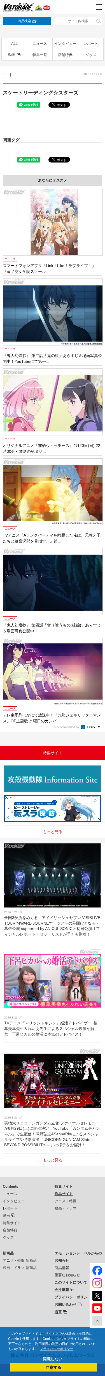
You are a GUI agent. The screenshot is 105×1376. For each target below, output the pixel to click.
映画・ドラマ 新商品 (20, 1268)
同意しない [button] (52, 1359)
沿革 (58, 1312)
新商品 (8, 1253)
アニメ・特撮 (65, 1201)
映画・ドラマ (65, 1208)
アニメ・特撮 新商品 (20, 1260)
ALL (14, 43)
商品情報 (62, 1268)
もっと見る (52, 831)
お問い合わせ (65, 1304)
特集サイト (12, 1223)
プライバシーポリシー (73, 1297)
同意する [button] (53, 1367)
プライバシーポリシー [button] (56, 1349)
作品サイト (64, 1194)
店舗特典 (65, 55)
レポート (90, 43)
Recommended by (67, 727)
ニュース (39, 43)
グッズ (90, 55)
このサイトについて (71, 1282)
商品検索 (24, 21)
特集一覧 (39, 55)
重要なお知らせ (67, 1275)
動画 (11, 55)
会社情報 (62, 1289)
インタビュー (65, 43)
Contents (10, 1186)
